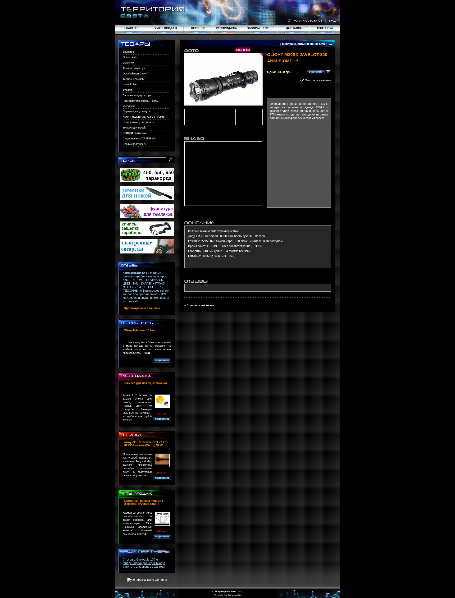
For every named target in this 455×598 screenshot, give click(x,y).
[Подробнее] (162, 360)
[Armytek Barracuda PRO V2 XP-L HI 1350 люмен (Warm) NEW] (162, 460)
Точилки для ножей (134, 127)
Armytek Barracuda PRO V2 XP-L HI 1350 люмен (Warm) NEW (146, 444)
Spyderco (128, 51)
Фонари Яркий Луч (134, 68)
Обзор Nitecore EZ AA (139, 330)
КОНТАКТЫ (325, 28)
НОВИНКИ (198, 28)
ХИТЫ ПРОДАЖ (166, 28)
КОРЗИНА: (300, 20)
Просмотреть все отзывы (142, 308)
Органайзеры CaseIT (135, 73)
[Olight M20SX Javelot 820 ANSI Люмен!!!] (223, 79)
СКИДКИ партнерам (135, 133)
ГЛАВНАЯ (131, 28)
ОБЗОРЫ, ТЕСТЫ (259, 28)
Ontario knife (130, 57)
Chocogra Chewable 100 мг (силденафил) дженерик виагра (144, 561)
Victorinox (128, 62)
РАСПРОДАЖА (226, 28)
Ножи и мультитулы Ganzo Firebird (143, 116)
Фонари (127, 89)
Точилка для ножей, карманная (146, 383)
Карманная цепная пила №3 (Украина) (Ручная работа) (143, 502)
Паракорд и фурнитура (136, 111)
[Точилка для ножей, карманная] (162, 401)
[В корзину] (319, 71)
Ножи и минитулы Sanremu (139, 122)
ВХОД (332, 20)
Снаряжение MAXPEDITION (139, 138)
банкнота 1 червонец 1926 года (144, 566)
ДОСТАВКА (294, 28)
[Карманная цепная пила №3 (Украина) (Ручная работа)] (162, 519)
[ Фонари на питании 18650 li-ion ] (303, 44)
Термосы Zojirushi (133, 79)
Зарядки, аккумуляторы (137, 95)
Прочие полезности (134, 144)
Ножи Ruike (129, 84)
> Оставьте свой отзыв (199, 305)
